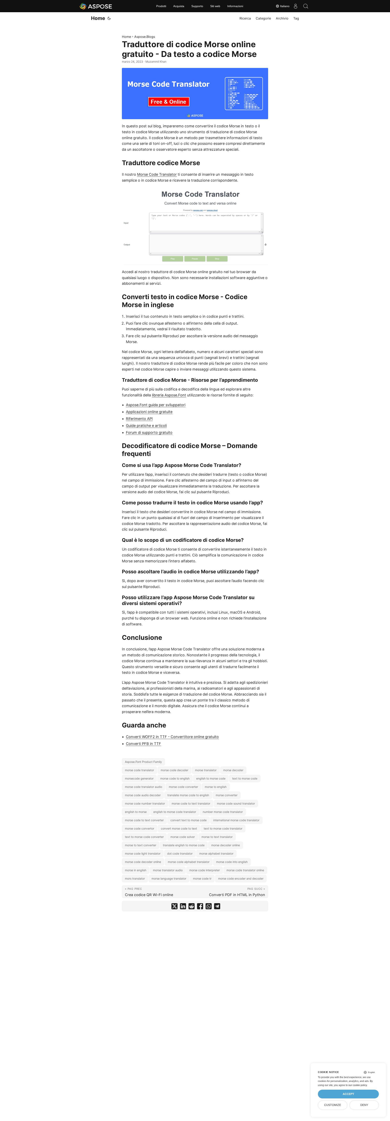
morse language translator (169, 878)
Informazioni (235, 6)
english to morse (136, 811)
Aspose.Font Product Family (143, 761)
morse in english (135, 870)
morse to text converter (140, 845)
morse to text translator (217, 837)
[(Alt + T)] (109, 18)
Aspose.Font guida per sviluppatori (155, 405)
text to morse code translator (223, 828)
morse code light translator (142, 853)
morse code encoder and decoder (240, 878)
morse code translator (139, 770)
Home (98, 18)
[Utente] (295, 6)
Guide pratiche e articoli (146, 425)
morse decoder (233, 770)
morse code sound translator (236, 803)
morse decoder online (225, 845)
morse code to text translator (191, 803)
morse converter (226, 795)
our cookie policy (357, 1085)
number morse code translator (223, 811)
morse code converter (183, 786)
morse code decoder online (143, 862)
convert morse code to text (179, 828)
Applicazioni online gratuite (149, 412)
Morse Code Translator (157, 174)
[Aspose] (96, 6)
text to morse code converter (144, 837)
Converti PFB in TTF (143, 744)
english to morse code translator (174, 811)
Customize (332, 1105)
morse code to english (175, 778)
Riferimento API (139, 419)
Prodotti (161, 6)
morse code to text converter (144, 820)
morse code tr (202, 878)
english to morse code (210, 778)
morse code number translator (145, 803)
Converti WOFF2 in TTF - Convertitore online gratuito (172, 737)
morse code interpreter (204, 870)
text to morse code (244, 778)
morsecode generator (139, 778)
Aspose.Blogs (144, 37)
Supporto (197, 6)
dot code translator (180, 853)
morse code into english (232, 862)
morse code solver (182, 837)
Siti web (215, 6)
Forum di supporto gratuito (149, 432)
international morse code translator (236, 820)
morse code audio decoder (143, 795)
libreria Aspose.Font (169, 395)
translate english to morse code (184, 845)
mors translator (135, 878)
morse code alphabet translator (188, 862)
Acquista (178, 6)
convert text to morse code (188, 820)
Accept (348, 1094)
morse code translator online (245, 870)
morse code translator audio (143, 786)
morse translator (206, 770)
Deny (364, 1105)
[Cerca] (306, 6)
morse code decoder (174, 770)
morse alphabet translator (216, 853)
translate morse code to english (188, 795)
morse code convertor (139, 828)
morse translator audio (168, 870)
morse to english (215, 786)
